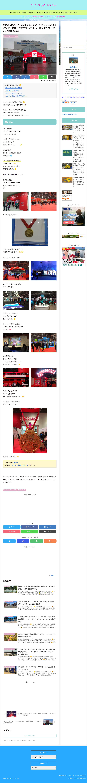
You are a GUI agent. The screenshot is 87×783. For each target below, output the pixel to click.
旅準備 (15, 462)
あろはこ (73, 67)
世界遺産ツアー (21, 96)
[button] (83, 47)
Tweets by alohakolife (69, 114)
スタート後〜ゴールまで (13, 93)
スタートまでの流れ (12, 90)
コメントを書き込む (29, 735)
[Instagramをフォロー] (23, 541)
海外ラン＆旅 (22, 489)
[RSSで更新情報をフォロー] (50, 541)
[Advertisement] (29, 508)
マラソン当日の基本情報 (13, 88)
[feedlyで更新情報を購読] (36, 541)
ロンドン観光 (10, 96)
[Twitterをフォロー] (9, 541)
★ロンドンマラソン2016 (10, 489)
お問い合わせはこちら (65, 775)
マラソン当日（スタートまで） (22, 465)
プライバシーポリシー (79, 775)
